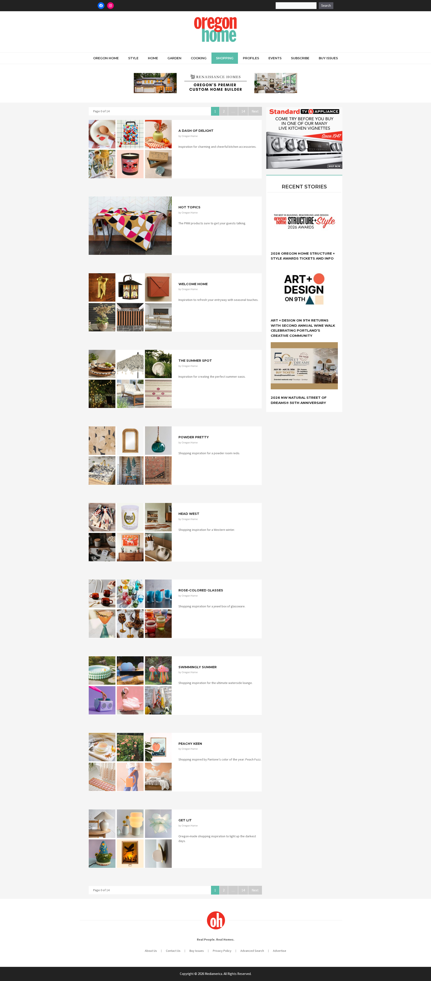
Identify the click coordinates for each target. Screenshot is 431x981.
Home (153, 58)
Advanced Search (252, 951)
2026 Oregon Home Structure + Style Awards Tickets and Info (303, 256)
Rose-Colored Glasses (200, 590)
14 (244, 111)
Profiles (251, 58)
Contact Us (173, 951)
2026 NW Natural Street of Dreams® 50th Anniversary (299, 400)
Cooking (199, 58)
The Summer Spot (195, 361)
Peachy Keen (190, 744)
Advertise (279, 951)
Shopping (224, 58)
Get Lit (185, 820)
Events (274, 58)
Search (326, 5)
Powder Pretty (193, 437)
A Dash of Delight (195, 131)
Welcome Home (193, 284)
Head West (188, 514)
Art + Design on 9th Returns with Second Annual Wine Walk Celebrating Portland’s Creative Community (303, 328)
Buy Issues (328, 58)
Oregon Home (106, 58)
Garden (174, 58)
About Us (151, 951)
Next (255, 111)
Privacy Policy (222, 951)
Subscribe (300, 58)
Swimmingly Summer (197, 667)
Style (133, 58)
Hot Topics (189, 207)
